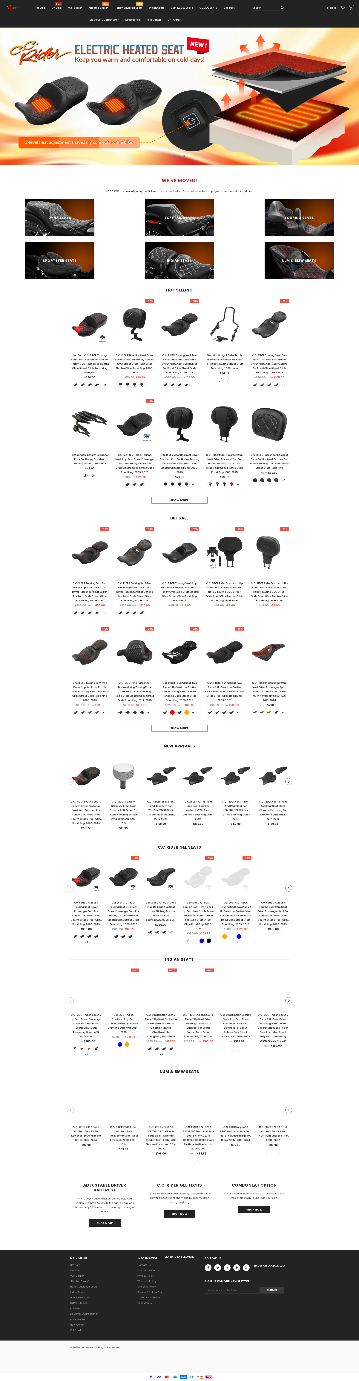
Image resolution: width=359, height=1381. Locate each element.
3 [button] (184, 156)
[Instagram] (227, 1267)
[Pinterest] (236, 1267)
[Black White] (276, 480)
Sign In (331, 8)
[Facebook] (208, 1267)
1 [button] (175, 156)
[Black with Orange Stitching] (217, 712)
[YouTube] (246, 1267)
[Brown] (269, 712)
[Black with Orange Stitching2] (210, 712)
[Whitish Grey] (210, 484)
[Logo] (14, 7)
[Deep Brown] (262, 712)
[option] (179, 96)
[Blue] (82, 385)
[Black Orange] (186, 385)
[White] (142, 385)
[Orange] (90, 385)
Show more (179, 500)
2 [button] (179, 156)
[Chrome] (228, 380)
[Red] (75, 385)
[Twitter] (217, 1267)
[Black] (97, 385)
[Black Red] (172, 385)
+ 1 (149, 385)
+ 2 (104, 385)
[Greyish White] (266, 936)
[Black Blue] (165, 385)
